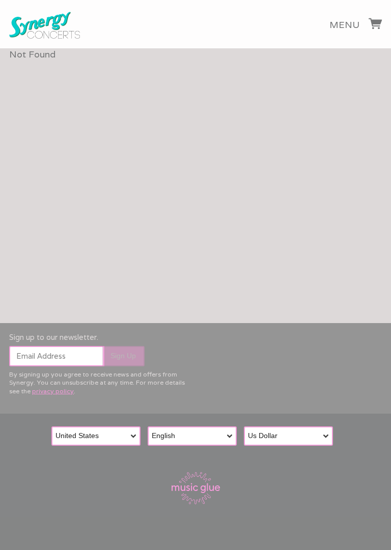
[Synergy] (44, 25)
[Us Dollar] (292, 436)
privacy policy (53, 391)
